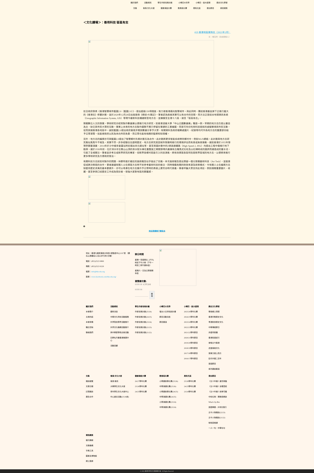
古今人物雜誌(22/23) (217, 412)
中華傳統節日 (214, 327)
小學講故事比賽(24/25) (168, 392)
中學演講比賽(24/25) (167, 397)
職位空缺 (89, 327)
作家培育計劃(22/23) (143, 327)
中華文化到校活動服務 (119, 317)
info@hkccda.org (98, 272)
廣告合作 (89, 397)
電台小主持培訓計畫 (167, 312)
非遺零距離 (213, 332)
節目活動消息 (164, 317)
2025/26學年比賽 (191, 312)
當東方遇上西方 (215, 353)
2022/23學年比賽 (191, 327)
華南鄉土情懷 (214, 312)
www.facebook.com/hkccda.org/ (103, 277)
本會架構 (89, 322)
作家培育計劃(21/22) (143, 332)
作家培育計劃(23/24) (143, 322)
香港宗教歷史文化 (216, 317)
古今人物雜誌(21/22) (217, 418)
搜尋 (152, 295)
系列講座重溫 (214, 369)
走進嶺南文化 (214, 348)
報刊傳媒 (89, 440)
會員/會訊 (114, 381)
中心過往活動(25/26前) (119, 397)
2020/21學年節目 (191, 338)
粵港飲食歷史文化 (216, 322)
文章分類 (89, 386)
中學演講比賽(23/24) (167, 407)
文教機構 (89, 446)
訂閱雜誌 (89, 392)
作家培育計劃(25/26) (143, 312)
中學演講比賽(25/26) (167, 386)
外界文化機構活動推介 (119, 327)
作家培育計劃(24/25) (143, 317)
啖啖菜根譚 (213, 423)
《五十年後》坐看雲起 (218, 386)
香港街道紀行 (214, 338)
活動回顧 (114, 346)
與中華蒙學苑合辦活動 (119, 332)
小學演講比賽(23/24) (167, 402)
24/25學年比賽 (141, 392)
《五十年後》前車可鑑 (218, 392)
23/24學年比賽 (190, 392)
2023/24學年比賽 (191, 322)
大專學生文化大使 (117, 386)
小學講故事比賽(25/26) (168, 381)
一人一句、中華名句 (217, 428)
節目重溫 (163, 322)
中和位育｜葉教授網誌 (218, 397)
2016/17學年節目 (191, 359)
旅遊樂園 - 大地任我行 (218, 407)
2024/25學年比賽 (191, 317)
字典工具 (89, 451)
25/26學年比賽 (141, 386)
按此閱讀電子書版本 (157, 231)
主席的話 (89, 317)
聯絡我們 (89, 332)
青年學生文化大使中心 (119, 392)
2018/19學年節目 (191, 348)
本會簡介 (89, 312)
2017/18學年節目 (191, 353)
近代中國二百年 (215, 359)
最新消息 (114, 312)
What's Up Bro (214, 402)
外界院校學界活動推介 (119, 322)
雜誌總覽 (89, 381)
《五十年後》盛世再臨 (218, 381)
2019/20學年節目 (191, 343)
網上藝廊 (89, 461)
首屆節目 (212, 364)
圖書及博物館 (91, 456)
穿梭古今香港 (214, 343)
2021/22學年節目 (191, 332)
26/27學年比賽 (141, 381)
